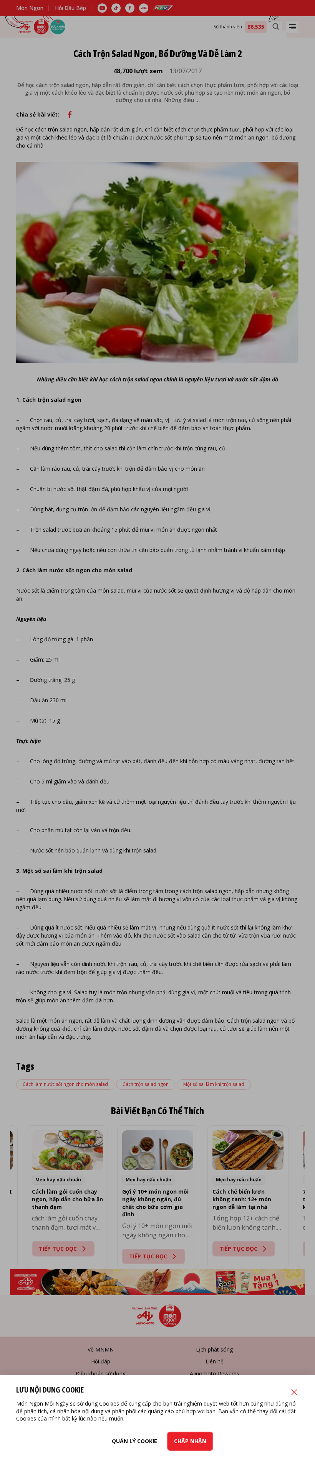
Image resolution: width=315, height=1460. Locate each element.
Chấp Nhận (190, 1441)
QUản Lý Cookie (134, 1441)
